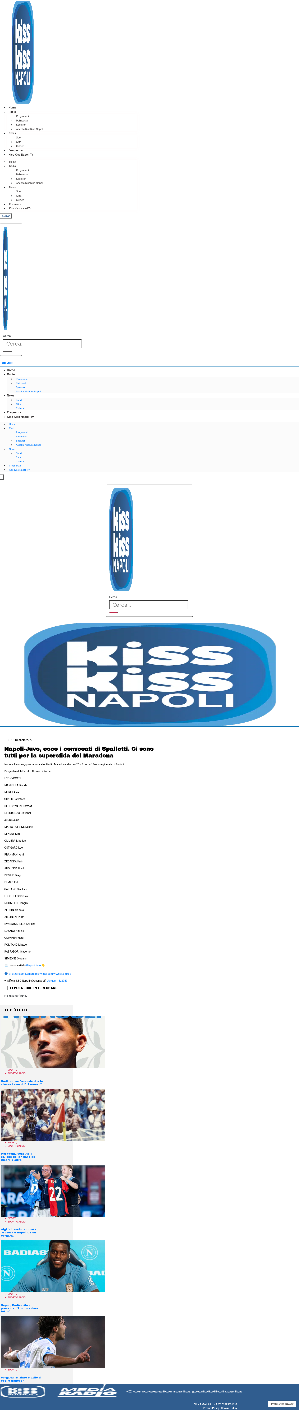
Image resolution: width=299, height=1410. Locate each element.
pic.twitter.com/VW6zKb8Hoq (53, 973)
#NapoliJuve (33, 965)
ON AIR (7, 362)
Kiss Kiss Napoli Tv (21, 154)
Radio (12, 112)
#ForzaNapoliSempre (21, 973)
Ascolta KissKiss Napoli (29, 129)
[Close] (11, 355)
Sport (19, 137)
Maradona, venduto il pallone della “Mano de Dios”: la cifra (18, 1156)
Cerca (7, 336)
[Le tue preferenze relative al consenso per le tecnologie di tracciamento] (282, 1404)
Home (12, 107)
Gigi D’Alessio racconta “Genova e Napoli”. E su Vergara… (18, 1232)
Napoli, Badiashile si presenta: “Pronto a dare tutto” (19, 1308)
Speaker (21, 124)
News (12, 133)
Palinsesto (22, 120)
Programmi (22, 116)
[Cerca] (7, 351)
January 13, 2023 (57, 980)
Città (18, 141)
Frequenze (16, 150)
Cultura (20, 146)
